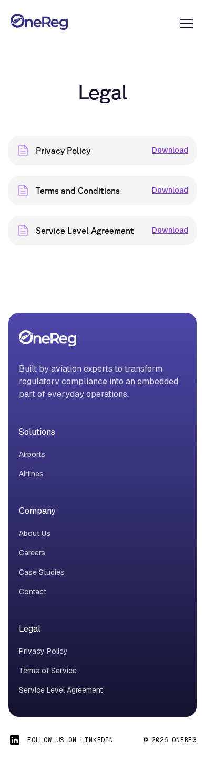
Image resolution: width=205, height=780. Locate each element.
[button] (184, 23)
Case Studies (42, 572)
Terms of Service (48, 670)
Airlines (31, 473)
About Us (34, 533)
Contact (32, 591)
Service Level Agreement (60, 690)
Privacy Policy (43, 651)
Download (170, 150)
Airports (32, 454)
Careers (32, 552)
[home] (40, 23)
